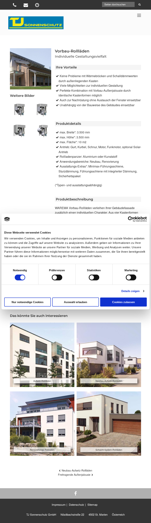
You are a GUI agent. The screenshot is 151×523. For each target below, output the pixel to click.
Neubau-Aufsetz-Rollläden (77, 470)
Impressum (59, 504)
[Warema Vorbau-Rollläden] (42, 131)
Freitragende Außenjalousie (74, 474)
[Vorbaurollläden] (19, 110)
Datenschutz (76, 504)
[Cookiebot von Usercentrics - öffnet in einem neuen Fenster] (131, 219)
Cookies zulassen (123, 301)
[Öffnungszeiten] (37, 5)
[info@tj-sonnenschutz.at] (26, 5)
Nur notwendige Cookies (27, 301)
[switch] (57, 277)
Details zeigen (130, 291)
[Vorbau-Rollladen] (42, 110)
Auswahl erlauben (75, 301)
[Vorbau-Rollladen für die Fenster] (19, 131)
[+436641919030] (15, 5)
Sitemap (92, 504)
